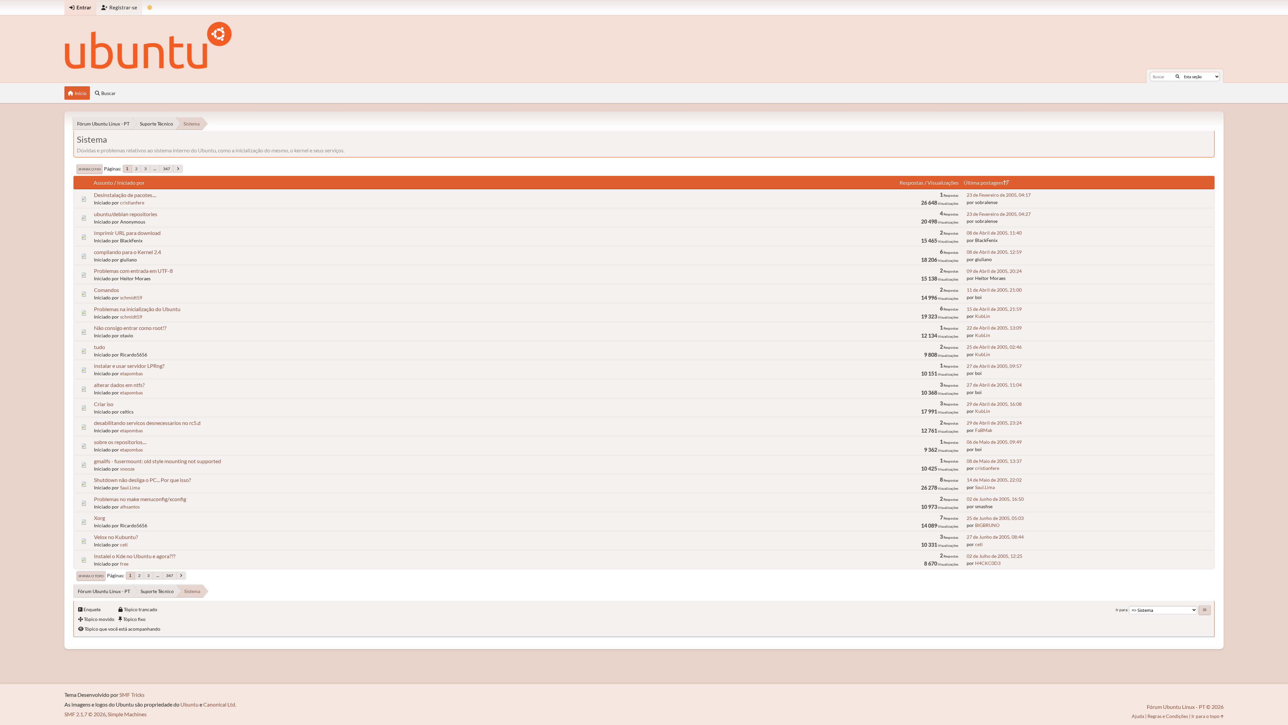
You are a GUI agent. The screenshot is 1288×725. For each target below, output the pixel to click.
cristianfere (132, 202)
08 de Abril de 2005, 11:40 (994, 233)
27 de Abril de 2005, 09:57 (994, 366)
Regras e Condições (1167, 716)
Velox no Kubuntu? (116, 537)
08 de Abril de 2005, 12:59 (994, 252)
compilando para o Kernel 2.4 (127, 252)
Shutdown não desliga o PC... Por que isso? (142, 480)
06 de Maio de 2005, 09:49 (994, 442)
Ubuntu (189, 704)
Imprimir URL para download (127, 233)
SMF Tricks (132, 694)
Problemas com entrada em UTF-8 (133, 271)
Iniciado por (131, 182)
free (124, 564)
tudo (99, 347)
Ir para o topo (91, 576)
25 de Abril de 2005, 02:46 (994, 347)
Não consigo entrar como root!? (130, 328)
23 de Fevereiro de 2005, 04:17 (999, 195)
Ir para (1121, 610)
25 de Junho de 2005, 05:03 (995, 518)
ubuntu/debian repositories (125, 214)
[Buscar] (1177, 76)
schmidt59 (131, 297)
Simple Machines (127, 714)
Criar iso (103, 404)
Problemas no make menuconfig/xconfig (140, 499)
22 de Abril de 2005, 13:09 (994, 328)
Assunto (103, 182)
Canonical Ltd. (219, 704)
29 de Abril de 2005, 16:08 (994, 404)
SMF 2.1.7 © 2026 (85, 714)
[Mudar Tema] (149, 7)
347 (166, 168)
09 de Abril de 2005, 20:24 (994, 271)
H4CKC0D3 (988, 563)
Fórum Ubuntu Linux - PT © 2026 (1185, 707)
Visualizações (943, 182)
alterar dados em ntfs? (119, 385)
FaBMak (983, 430)
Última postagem (983, 182)
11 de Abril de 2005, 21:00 (994, 290)
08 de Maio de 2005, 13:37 (994, 461)
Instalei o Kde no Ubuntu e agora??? (134, 556)
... (154, 168)
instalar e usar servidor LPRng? (129, 365)
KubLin (982, 316)
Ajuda (1138, 716)
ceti (124, 544)
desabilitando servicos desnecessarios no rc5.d (147, 423)
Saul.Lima (130, 487)
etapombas (131, 373)
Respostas (911, 182)
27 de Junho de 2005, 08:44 (995, 537)
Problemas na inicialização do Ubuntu (137, 309)
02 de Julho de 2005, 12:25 (994, 556)
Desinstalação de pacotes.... (125, 195)
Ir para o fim (89, 169)
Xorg (99, 518)
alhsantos (130, 507)
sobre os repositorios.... (120, 442)
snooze (127, 469)
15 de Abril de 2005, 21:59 (994, 309)
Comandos (106, 290)
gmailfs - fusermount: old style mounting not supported (157, 461)
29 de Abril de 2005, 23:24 (994, 423)
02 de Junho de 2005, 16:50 (995, 499)
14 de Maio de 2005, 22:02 (994, 480)
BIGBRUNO (987, 525)
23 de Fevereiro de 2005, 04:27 (999, 214)
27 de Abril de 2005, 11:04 (994, 385)
